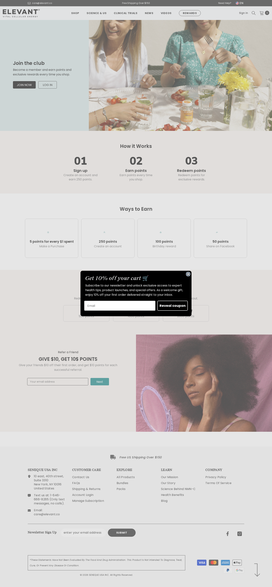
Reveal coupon (172, 305)
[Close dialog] (188, 274)
